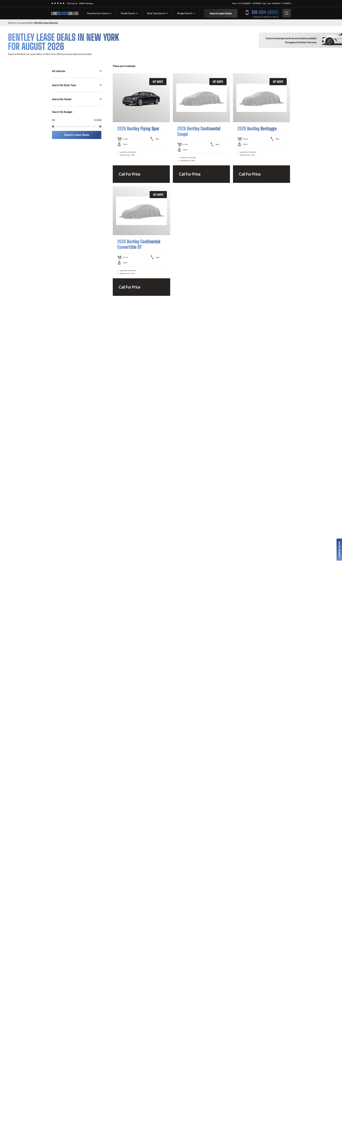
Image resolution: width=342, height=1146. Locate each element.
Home (11, 22)
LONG (65, 13)
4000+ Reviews (86, 3)
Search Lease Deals (221, 13)
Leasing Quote (339, 549)
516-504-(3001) (265, 12)
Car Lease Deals (24, 22)
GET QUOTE (158, 81)
